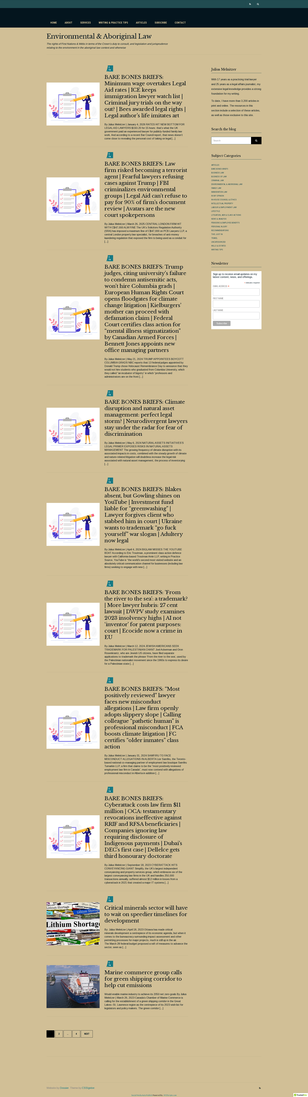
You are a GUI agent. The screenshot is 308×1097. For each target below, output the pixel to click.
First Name (218, 298)
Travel (214, 238)
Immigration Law (219, 192)
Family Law (216, 188)
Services (85, 22)
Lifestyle (215, 211)
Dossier (64, 1088)
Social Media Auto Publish (141, 1095)
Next (86, 1034)
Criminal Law (217, 180)
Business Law (217, 172)
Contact (180, 22)
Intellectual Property (222, 203)
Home (53, 22)
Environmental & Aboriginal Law (226, 184)
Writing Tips (217, 249)
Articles (141, 22)
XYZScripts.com (170, 1095)
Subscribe (161, 22)
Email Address (221, 286)
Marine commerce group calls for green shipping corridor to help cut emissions (143, 979)
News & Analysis (219, 219)
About (68, 22)
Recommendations (220, 230)
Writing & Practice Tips (113, 22)
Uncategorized (218, 242)
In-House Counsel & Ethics (224, 199)
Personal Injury (219, 226)
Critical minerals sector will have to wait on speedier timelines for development (146, 914)
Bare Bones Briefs (219, 169)
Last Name (218, 310)
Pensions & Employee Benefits (225, 222)
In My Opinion (217, 196)
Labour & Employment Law (224, 207)
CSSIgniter (88, 1088)
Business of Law (219, 176)
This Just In (217, 234)
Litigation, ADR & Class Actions (226, 215)
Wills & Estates (218, 246)
